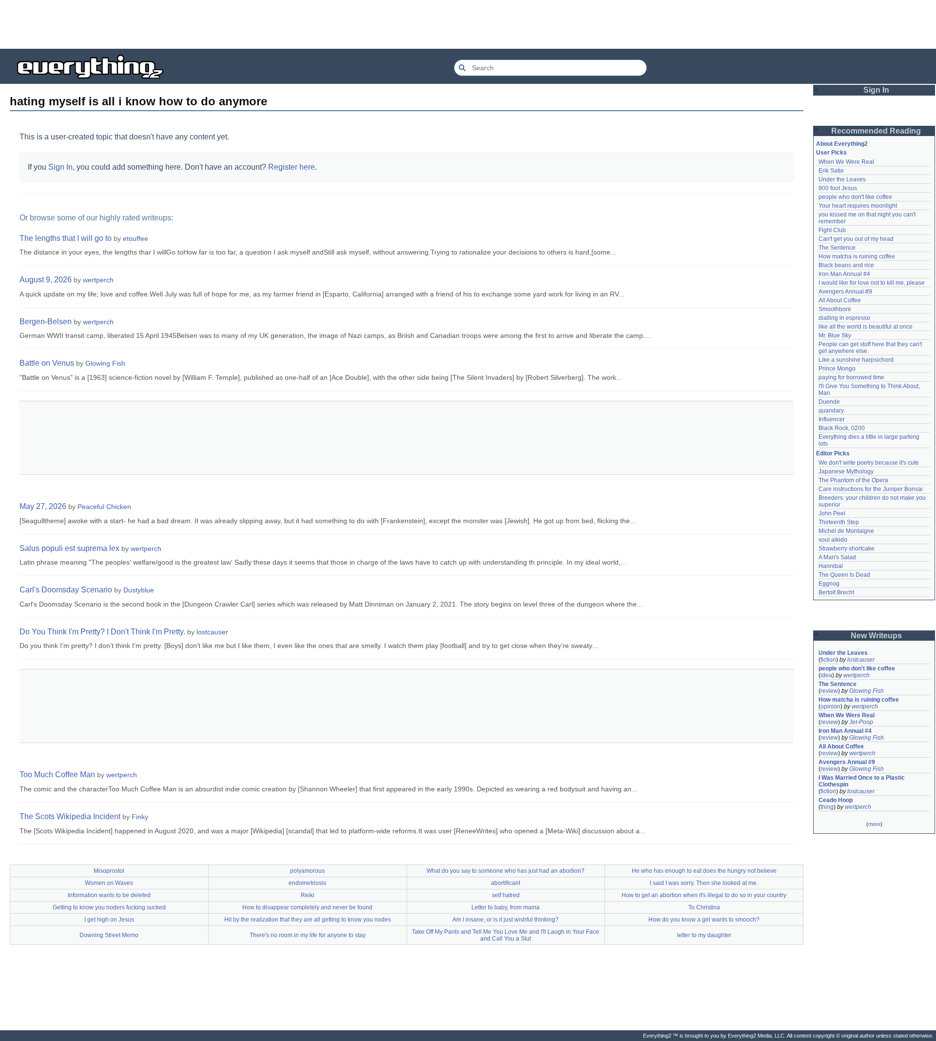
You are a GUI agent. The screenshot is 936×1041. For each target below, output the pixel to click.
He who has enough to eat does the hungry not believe (704, 870)
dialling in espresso (844, 317)
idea (826, 675)
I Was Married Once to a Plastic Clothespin (862, 781)
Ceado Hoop (836, 800)
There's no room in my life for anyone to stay (308, 935)
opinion (830, 706)
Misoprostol (109, 870)
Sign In (60, 167)
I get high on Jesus (109, 919)
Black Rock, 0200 (842, 428)
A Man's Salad (837, 557)
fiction (828, 659)
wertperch (98, 280)
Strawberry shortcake (847, 548)
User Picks (831, 152)
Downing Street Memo (108, 935)
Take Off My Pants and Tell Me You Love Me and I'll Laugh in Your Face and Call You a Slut (505, 935)
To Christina (704, 907)
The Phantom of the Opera (853, 480)
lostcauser (212, 632)
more (874, 824)
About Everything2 (842, 143)
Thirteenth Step (839, 522)
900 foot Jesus (838, 188)
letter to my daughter (704, 935)
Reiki (307, 895)
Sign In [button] (876, 90)
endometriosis (307, 883)
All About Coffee (840, 300)
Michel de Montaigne (846, 531)
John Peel (832, 513)
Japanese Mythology (846, 471)
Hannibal (831, 566)
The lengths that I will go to (66, 238)
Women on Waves (109, 883)
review (829, 690)
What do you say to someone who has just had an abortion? (506, 870)
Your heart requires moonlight (858, 205)
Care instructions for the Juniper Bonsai (871, 489)
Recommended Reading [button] (876, 131)
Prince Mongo (837, 368)
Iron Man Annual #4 (844, 274)
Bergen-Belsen (46, 321)
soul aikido (833, 539)
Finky (140, 817)
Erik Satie (831, 170)
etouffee (135, 238)
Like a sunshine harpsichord (856, 359)
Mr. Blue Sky (835, 335)
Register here (291, 167)
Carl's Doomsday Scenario (66, 590)
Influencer (832, 419)
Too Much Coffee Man (57, 774)
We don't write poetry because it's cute (869, 462)
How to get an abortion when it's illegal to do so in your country (704, 895)
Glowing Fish (105, 363)
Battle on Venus (47, 363)
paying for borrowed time (851, 377)
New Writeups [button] (876, 635)
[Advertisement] (468, 24)
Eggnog (829, 583)
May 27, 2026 (43, 506)
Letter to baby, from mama (505, 907)
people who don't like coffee (855, 197)
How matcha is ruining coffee (857, 256)
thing (827, 807)
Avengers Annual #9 (845, 291)
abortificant (505, 883)
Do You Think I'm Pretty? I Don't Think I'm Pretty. (102, 632)
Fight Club (832, 230)
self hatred (506, 895)
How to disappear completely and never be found (307, 907)
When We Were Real (846, 161)
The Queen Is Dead (844, 574)
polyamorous (307, 870)
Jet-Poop (861, 722)
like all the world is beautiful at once (866, 326)
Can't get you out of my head (856, 239)
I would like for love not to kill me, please (872, 282)
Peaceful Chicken (104, 507)
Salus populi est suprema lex (69, 548)
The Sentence (837, 247)
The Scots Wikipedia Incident (70, 816)
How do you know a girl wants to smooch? (704, 919)
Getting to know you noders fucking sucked (109, 907)
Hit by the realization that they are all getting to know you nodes (307, 919)
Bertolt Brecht (836, 592)
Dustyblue (138, 590)
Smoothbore (835, 309)
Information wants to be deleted (109, 895)
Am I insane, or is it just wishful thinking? (505, 919)
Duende (829, 401)
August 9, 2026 (46, 279)
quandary (831, 410)
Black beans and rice (846, 265)
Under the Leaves (842, 179)
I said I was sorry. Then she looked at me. (704, 883)
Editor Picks (833, 453)
